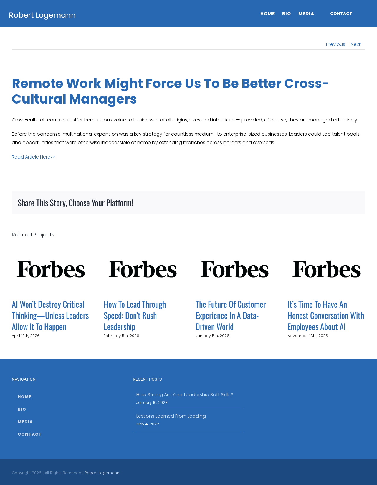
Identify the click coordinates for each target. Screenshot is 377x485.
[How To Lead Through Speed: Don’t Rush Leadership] (142, 268)
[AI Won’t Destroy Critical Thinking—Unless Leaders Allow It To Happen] (51, 268)
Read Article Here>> (33, 157)
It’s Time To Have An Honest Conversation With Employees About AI (325, 315)
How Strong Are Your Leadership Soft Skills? (184, 394)
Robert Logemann (102, 473)
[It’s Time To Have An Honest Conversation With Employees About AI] (326, 268)
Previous (335, 44)
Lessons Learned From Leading (171, 416)
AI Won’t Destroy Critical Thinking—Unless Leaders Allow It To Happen (50, 315)
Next (356, 44)
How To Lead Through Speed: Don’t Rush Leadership (135, 315)
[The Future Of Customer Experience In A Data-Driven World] (234, 268)
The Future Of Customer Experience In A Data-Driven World (231, 315)
